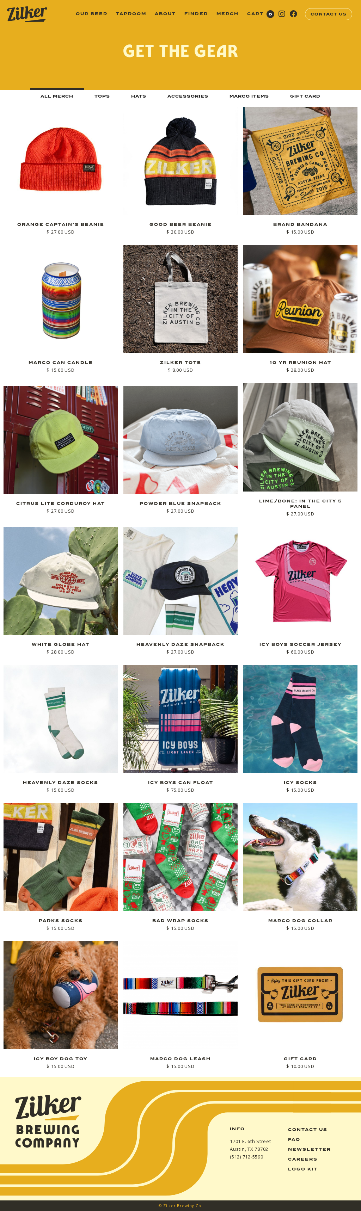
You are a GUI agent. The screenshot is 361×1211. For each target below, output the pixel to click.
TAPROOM (131, 14)
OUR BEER (92, 14)
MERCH (227, 14)
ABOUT (165, 14)
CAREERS (303, 1159)
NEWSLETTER (309, 1150)
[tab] (57, 95)
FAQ (294, 1140)
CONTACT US (329, 14)
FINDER (196, 14)
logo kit (303, 1169)
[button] (260, 14)
